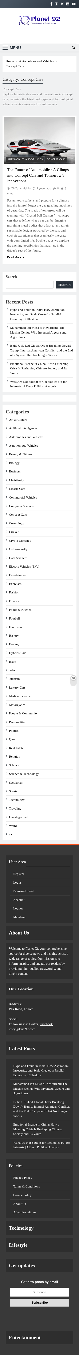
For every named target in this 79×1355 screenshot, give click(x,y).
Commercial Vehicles (23, 497)
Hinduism (15, 627)
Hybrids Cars (17, 653)
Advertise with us (24, 1212)
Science (14, 765)
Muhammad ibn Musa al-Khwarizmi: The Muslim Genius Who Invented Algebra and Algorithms (38, 332)
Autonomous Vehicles (23, 445)
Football (14, 618)
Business (15, 471)
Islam (12, 661)
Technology (17, 799)
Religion (14, 756)
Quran (13, 739)
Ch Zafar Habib (21, 188)
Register (18, 873)
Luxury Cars (17, 687)
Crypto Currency (20, 540)
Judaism (14, 678)
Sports (13, 791)
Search (11, 277)
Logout (18, 908)
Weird (13, 825)
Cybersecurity (18, 549)
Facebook (46, 1024)
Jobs (12, 670)
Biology (14, 463)
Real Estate (16, 748)
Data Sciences (18, 558)
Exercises (15, 584)
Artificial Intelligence (23, 428)
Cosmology (16, 523)
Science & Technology (24, 774)
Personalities (17, 722)
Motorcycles (17, 704)
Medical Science (20, 696)
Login (17, 882)
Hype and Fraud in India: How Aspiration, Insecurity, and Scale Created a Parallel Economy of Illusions (38, 314)
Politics (14, 730)
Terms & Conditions (26, 1186)
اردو (11, 834)
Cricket (14, 532)
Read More (14, 257)
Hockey (14, 644)
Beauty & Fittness (20, 454)
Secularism (16, 782)
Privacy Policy (22, 1177)
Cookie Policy (22, 1195)
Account (18, 900)
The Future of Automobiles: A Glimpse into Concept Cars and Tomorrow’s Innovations (38, 175)
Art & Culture (18, 419)
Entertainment (18, 575)
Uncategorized (18, 817)
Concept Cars (56, 159)
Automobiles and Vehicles (25, 159)
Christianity (16, 480)
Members (19, 917)
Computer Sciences (21, 506)
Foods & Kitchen (20, 609)
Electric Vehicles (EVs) (24, 566)
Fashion (14, 592)
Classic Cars (17, 488)
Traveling (15, 808)
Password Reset (23, 891)
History (14, 635)
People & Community (23, 713)
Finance (14, 601)
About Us (19, 1203)
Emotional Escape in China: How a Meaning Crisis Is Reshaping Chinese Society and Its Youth (39, 368)
